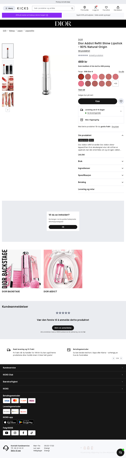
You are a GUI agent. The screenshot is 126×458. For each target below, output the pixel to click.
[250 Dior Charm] (102, 77)
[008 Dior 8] (81, 77)
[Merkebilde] (63, 24)
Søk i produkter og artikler (44, 8)
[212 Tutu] (95, 77)
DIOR (80, 39)
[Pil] (121, 358)
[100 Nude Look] (88, 77)
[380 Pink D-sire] (88, 84)
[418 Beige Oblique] (95, 84)
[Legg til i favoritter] (121, 101)
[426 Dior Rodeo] (109, 84)
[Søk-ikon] (72, 8)
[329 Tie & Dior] (109, 77)
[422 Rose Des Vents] (102, 84)
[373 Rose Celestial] (81, 84)
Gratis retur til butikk (63, 2)
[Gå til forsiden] (22, 8)
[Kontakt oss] (120, 452)
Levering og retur (86, 189)
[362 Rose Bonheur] (115, 77)
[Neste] (8, 110)
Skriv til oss (16, 451)
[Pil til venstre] (114, 358)
